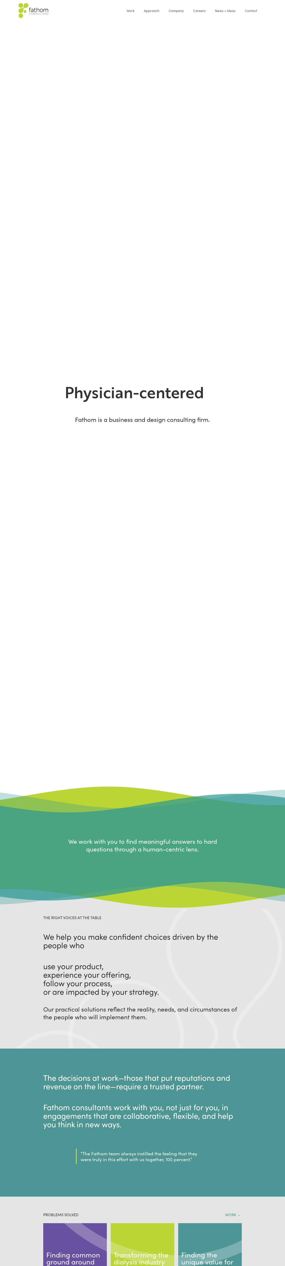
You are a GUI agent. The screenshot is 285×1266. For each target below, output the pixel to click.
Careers (199, 10)
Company (176, 10)
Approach (151, 10)
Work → (233, 1214)
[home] (72, 10)
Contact (251, 10)
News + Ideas (225, 10)
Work (131, 10)
